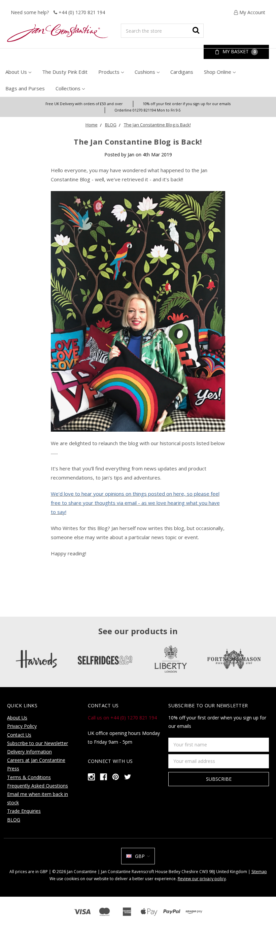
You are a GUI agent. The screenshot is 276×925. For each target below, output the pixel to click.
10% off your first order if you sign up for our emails (187, 103)
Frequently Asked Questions (37, 785)
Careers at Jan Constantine (36, 760)
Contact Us (19, 735)
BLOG (110, 125)
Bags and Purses (25, 88)
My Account (251, 12)
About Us (16, 71)
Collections (68, 88)
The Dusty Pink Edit (65, 71)
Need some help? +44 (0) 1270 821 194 (58, 12)
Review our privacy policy (202, 879)
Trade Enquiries (24, 811)
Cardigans (181, 71)
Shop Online (217, 71)
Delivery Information (29, 751)
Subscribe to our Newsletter (37, 743)
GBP (140, 856)
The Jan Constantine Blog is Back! (157, 125)
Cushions (145, 71)
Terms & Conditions (29, 777)
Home (91, 125)
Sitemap (259, 871)
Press (13, 768)
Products (108, 71)
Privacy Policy (22, 726)
